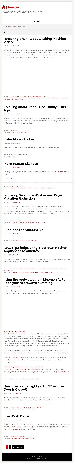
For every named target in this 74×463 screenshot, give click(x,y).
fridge (13, 409)
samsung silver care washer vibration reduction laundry (29, 222)
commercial (15, 272)
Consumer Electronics (18, 154)
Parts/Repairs (28, 96)
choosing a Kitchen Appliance (20, 269)
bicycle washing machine (19, 438)
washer (24, 98)
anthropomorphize (63, 172)
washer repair (32, 98)
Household (32, 269)
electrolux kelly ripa (25, 272)
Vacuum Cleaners (28, 240)
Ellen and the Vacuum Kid (24, 230)
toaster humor (42, 188)
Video (33, 96)
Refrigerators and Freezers (29, 407)
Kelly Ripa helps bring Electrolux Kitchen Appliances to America (35, 249)
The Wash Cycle (16, 416)
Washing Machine (41, 96)
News (12, 130)
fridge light (19, 409)
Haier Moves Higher (19, 139)
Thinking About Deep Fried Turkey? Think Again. (36, 108)
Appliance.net (39, 458)
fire (13, 132)
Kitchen (18, 186)
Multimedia (20, 96)
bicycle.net (14, 429)
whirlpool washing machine (16, 99)
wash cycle (30, 438)
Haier (13, 156)
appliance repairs (17, 98)
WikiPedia (16, 357)
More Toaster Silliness (21, 163)
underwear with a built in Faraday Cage (29, 369)
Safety (16, 132)
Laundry (13, 96)
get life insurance (61, 372)
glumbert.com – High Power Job (14, 331)
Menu (38, 21)
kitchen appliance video (46, 272)
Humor (13, 186)
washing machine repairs (55, 98)
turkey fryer (23, 132)
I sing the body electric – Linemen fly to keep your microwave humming (34, 281)
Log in (46, 458)
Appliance (11, 7)
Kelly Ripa (35, 272)
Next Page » (19, 447)
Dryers (13, 221)
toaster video (51, 188)
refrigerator (27, 409)
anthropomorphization (18, 188)
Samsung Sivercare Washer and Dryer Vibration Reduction (33, 196)
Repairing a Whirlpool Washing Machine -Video (36, 40)
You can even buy (10, 369)
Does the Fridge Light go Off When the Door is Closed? (34, 387)
